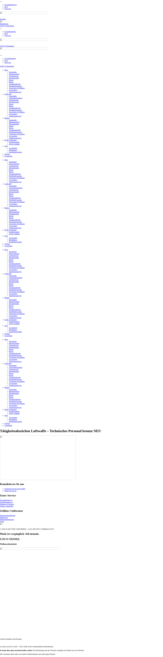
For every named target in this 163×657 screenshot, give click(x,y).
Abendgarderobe (15, 84)
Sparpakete (13, 72)
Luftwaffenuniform (15, 98)
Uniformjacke (14, 76)
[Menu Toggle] (1, 1)
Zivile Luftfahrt (14, 144)
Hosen (11, 80)
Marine (6, 118)
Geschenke (8, 156)
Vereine (7, 154)
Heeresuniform (14, 74)
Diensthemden (14, 78)
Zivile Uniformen (10, 140)
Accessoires (13, 90)
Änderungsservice (15, 92)
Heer (6, 70)
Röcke (11, 82)
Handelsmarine (14, 142)
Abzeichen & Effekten (17, 88)
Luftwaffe (7, 94)
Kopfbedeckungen (15, 86)
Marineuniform (14, 122)
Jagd (6, 146)
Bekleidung (13, 150)
